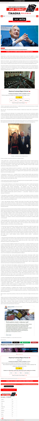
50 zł (16, 100)
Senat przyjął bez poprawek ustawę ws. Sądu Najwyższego (9, 384)
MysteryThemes (22, 419)
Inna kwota (27, 100)
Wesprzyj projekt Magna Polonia (19, 21)
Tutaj (26, 103)
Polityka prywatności (13, 419)
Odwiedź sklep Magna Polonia (19, 19)
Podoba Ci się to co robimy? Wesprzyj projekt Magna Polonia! (19, 51)
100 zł (21, 100)
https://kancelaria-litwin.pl (22, 378)
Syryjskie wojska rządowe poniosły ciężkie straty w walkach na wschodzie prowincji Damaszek (29, 384)
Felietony (2, 48)
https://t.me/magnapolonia (10, 388)
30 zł (11, 100)
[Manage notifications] (2, 418)
